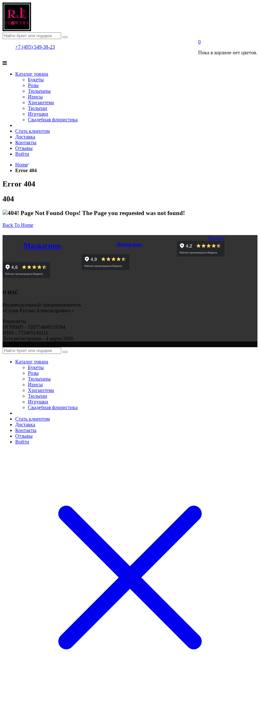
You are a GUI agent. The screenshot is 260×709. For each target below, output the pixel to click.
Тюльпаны (39, 379)
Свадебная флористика (53, 407)
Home (21, 164)
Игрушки (38, 401)
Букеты (36, 367)
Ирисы (35, 384)
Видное (216, 237)
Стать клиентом (32, 419)
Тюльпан (37, 396)
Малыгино (42, 245)
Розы (33, 373)
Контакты (25, 430)
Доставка (25, 424)
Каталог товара (31, 361)
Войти (22, 441)
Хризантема (41, 390)
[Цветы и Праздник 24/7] (17, 29)
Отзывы (24, 436)
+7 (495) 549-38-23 (35, 47)
